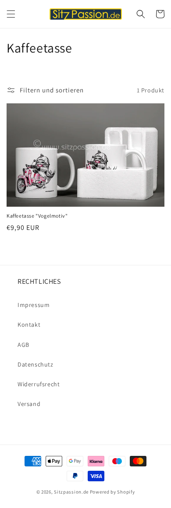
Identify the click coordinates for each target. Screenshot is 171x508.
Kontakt (29, 324)
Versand (29, 404)
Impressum (34, 305)
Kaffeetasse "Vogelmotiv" (37, 215)
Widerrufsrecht (39, 384)
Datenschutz (35, 364)
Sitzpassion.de (71, 492)
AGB (23, 345)
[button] (11, 14)
